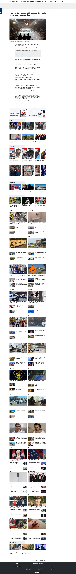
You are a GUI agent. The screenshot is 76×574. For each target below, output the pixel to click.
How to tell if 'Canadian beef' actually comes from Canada (26, 177)
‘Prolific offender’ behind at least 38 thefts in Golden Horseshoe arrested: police (21, 227)
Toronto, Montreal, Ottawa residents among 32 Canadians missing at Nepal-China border (27, 130)
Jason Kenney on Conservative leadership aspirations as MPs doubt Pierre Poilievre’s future (14, 142)
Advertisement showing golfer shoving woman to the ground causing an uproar (39, 161)
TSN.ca (39, 569)
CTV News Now (51, 1)
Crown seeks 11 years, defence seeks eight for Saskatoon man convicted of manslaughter (18, 354)
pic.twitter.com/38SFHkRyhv (19, 54)
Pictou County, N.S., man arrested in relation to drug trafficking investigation (18, 302)
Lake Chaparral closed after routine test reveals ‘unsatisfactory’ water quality (21, 252)
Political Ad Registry (29, 569)
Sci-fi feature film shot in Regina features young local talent (18, 328)
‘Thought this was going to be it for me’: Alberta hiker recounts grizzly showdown (21, 258)
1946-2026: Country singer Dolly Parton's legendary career (27, 205)
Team (44, 560)
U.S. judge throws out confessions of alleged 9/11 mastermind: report (35, 434)
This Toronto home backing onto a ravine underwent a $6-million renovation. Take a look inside (15, 205)
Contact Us (36, 560)
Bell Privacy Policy (28, 567)
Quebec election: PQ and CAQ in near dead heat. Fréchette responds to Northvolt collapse (17, 276)
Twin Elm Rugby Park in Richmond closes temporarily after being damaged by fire (36, 249)
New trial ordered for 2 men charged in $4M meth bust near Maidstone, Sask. (21, 438)
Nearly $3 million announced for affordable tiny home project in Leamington (20, 411)
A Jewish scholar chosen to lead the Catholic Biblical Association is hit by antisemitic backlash (37, 507)
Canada (24, 1)
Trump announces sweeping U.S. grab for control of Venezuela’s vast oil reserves (40, 130)
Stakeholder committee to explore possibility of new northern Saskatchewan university (21, 363)
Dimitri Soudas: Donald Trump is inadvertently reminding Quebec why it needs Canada (21, 284)
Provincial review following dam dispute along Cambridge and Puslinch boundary (40, 336)
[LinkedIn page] (19, 563)
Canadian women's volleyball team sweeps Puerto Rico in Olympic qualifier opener (18, 507)
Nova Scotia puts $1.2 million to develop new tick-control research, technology (36, 530)
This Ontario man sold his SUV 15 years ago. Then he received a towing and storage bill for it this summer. (15, 552)
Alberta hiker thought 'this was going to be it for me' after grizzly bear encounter (28, 142)
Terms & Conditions (28, 568)
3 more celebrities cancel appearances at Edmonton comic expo (40, 552)
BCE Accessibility (16, 567)
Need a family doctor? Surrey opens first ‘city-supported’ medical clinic (37, 223)
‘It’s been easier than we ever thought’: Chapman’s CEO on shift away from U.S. (15, 161)
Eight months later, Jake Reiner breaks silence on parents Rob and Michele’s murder (40, 142)
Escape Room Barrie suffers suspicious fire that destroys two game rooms (40, 389)
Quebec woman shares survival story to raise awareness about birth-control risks (21, 279)
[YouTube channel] (17, 563)
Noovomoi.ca (52, 568)
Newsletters (41, 560)
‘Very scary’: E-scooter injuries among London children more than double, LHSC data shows (21, 389)
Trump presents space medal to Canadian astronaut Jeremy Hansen (15, 178)
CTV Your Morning (38, 1)
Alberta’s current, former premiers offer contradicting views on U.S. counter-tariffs (15, 130)
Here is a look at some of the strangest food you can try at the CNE (40, 205)
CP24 (39, 567)
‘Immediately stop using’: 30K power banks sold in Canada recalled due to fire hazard (15, 192)
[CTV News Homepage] (15, 1)
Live (55, 1)
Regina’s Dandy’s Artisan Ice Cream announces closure (21, 336)
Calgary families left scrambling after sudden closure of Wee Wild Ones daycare (18, 249)
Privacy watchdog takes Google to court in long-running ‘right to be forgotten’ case (17, 460)
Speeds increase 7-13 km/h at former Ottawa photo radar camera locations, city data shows (40, 258)
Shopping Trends (44, 1)
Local (21, 1)
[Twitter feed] (14, 563)
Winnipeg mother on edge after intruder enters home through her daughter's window (27, 161)
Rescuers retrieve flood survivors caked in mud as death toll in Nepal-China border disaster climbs (18, 530)
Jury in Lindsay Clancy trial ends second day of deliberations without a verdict (40, 438)
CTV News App (32, 560)
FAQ (39, 560)
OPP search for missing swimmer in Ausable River (17, 380)
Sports (11, 11)
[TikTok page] (16, 563)
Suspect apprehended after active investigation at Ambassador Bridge (18, 407)
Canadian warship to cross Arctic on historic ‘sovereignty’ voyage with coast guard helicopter (40, 192)
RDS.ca (51, 569)
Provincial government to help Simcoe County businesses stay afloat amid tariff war (40, 385)
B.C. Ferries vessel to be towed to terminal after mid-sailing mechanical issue (40, 227)
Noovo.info (52, 567)
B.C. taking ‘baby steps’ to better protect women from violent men (36, 407)
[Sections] (10, 1)
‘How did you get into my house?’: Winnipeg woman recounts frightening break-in (36, 302)
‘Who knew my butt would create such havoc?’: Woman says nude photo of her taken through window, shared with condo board (27, 552)
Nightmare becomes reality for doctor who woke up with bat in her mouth (27, 192)
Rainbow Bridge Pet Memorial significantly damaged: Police (36, 381)
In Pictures (32, 1)
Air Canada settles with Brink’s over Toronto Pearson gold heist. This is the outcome (18, 223)
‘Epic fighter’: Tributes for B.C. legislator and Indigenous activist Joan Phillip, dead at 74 (40, 232)
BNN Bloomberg (40, 568)
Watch (28, 1)
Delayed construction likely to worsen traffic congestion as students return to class (37, 276)
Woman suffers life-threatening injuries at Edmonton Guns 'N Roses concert (40, 178)
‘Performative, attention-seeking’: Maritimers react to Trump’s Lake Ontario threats (20, 306)
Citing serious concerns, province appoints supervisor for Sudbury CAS (36, 354)
